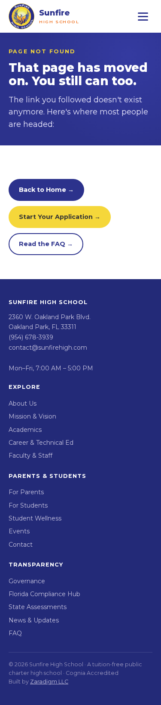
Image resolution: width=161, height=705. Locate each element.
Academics (25, 430)
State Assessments (38, 607)
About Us (22, 403)
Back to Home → (46, 190)
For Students (28, 505)
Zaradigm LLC (49, 681)
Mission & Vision (32, 416)
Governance (27, 581)
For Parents (26, 492)
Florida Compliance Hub (44, 594)
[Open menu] (143, 16)
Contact (21, 544)
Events (19, 531)
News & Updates (34, 620)
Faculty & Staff (30, 455)
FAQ (15, 633)
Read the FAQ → (46, 244)
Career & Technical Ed (41, 442)
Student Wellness (35, 518)
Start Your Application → (59, 217)
